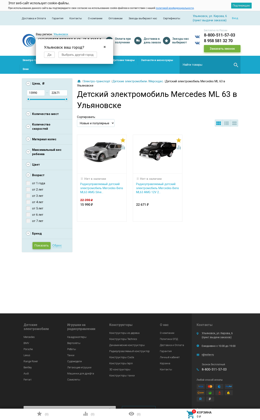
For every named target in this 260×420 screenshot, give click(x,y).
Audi (26, 373)
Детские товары (124, 60)
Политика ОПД (169, 339)
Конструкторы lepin (121, 363)
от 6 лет (37, 214)
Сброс (57, 245)
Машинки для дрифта (80, 373)
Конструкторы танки (122, 375)
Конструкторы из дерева (124, 332)
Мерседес (156, 81)
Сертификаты (171, 18)
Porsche (28, 349)
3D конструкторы (119, 369)
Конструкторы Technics (123, 339)
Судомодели (74, 361)
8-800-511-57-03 (219, 35)
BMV (26, 343)
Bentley (28, 367)
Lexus (27, 355)
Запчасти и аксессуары (157, 60)
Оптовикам (115, 18)
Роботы (71, 349)
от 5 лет (37, 208)
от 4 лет (37, 202)
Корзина (165, 363)
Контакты (75, 18)
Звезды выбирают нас (143, 18)
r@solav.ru (208, 354)
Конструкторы (120, 325)
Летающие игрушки (79, 367)
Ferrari (27, 379)
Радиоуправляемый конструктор (129, 351)
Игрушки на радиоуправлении (81, 327)
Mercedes (29, 337)
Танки (70, 355)
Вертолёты (73, 343)
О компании (95, 18)
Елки (26, 69)
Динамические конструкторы (127, 345)
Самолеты (73, 379)
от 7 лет (37, 221)
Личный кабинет (170, 357)
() (42, 414)
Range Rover (31, 361)
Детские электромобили (129, 81)
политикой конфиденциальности (175, 8)
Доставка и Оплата (34, 18)
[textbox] (210, 65)
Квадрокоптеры (77, 337)
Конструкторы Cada (121, 357)
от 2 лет (37, 189)
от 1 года (38, 183)
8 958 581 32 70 (218, 40)
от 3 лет (37, 196)
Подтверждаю (241, 5)
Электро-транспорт (35, 60)
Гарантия (57, 18)
